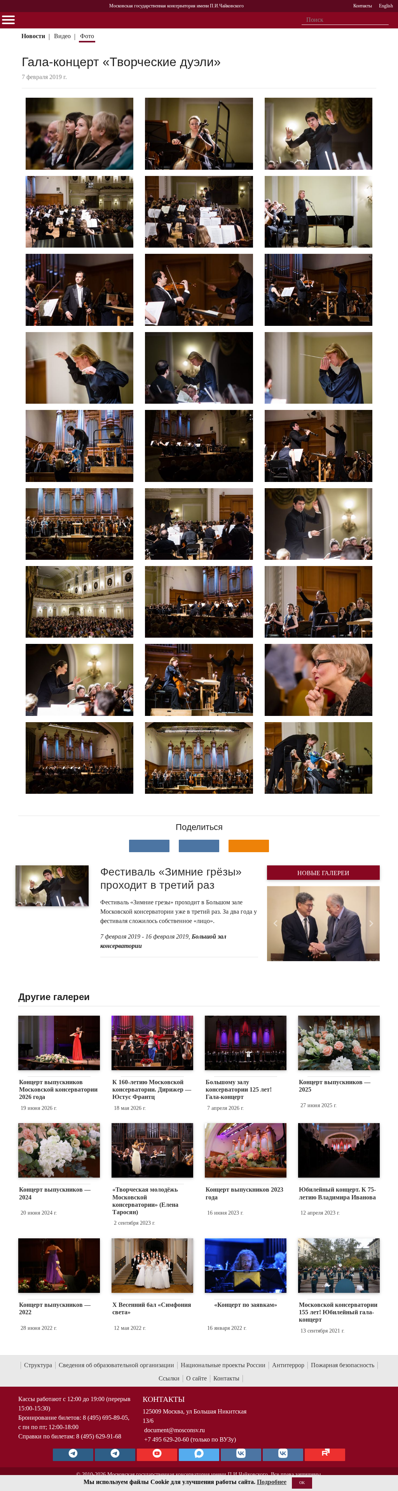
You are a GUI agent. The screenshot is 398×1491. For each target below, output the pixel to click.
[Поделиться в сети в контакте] (149, 846)
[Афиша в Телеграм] (325, 1455)
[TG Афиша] (115, 1455)
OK (302, 1482)
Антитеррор (288, 1365)
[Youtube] (157, 1455)
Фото (87, 36)
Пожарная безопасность (342, 1365)
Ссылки (169, 1378)
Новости (33, 36)
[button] (275, 923)
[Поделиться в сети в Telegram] (199, 846)
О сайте (196, 1378)
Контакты (226, 1378)
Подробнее (271, 1482)
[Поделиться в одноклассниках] (249, 846)
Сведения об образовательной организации (116, 1365)
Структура (38, 1365)
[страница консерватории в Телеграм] (73, 1455)
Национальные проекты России (223, 1365)
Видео (62, 36)
